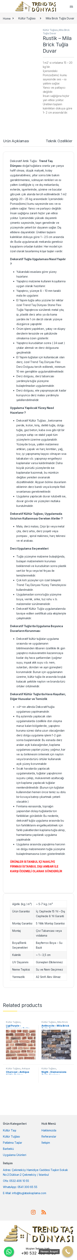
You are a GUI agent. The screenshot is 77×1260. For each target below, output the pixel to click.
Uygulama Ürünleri (14, 1155)
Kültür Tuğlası (26, 18)
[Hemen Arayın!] (67, 1251)
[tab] (16, 142)
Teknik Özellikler (59, 141)
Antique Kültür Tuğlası (18, 1069)
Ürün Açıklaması (16, 141)
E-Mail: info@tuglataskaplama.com (24, 1193)
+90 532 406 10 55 (38, 1253)
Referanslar (48, 1136)
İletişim (45, 1142)
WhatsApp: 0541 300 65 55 (20, 1187)
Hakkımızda (48, 1130)
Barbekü (8, 1148)
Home (6, 18)
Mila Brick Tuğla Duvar (60, 18)
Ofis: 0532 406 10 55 (16, 1180)
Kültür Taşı (9, 1130)
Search (72, 6)
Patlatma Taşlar (12, 1142)
